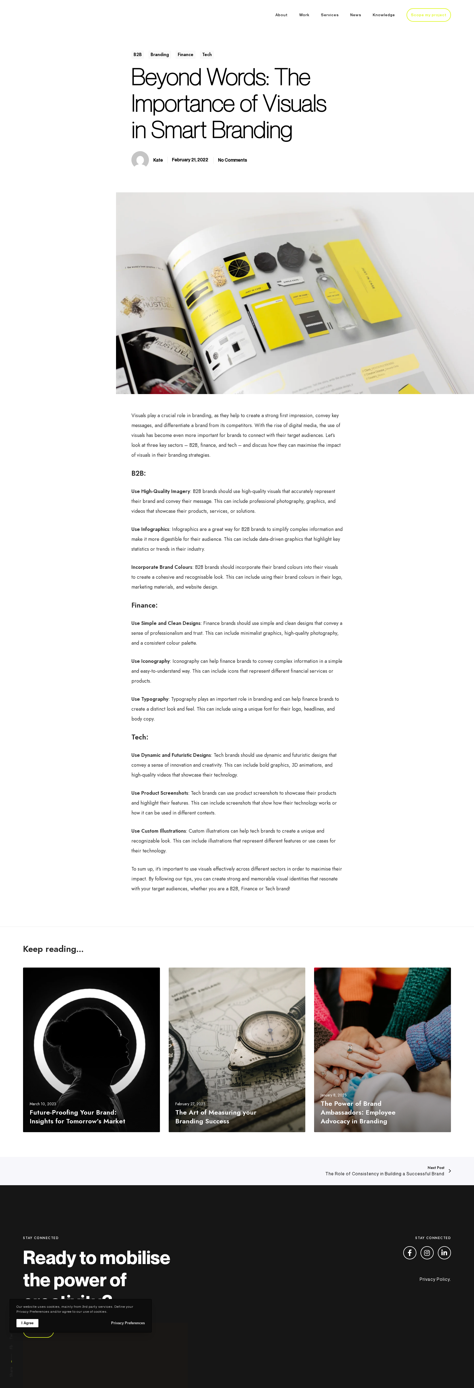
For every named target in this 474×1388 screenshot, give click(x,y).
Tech (207, 54)
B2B (138, 54)
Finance (185, 54)
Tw (11, 1336)
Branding (160, 54)
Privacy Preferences (128, 1323)
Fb (11, 1347)
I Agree (27, 1323)
